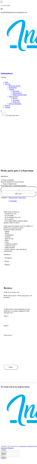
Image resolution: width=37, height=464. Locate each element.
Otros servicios (13, 197)
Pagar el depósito (8, 180)
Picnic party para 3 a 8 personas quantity (13, 185)
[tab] (20, 201)
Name (6, 316)
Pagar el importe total (9, 184)
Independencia (7, 73)
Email (6, 326)
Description (13, 201)
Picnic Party (22, 197)
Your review (8, 335)
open (6, 121)
